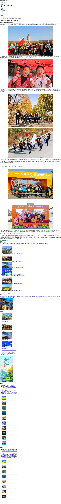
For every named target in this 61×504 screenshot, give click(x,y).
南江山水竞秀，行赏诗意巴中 (6, 391)
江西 (6, 297)
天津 (21, 296)
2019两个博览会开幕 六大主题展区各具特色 (8, 386)
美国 (7, 297)
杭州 (32, 296)
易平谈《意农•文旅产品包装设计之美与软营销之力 (9, 457)
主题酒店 (13, 297)
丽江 (47, 296)
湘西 (46, 296)
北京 (2, 296)
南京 (2, 297)
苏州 (11, 296)
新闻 (2, 14)
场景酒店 (27, 296)
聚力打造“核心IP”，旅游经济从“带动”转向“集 (8, 352)
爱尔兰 (31, 296)
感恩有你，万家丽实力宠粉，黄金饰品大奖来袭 (9, 390)
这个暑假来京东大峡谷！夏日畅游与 (17, 253)
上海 (57, 296)
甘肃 (19, 296)
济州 (59, 296)
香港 (0, 296)
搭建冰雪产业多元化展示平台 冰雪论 (19, 275)
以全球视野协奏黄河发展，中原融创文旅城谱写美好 (9, 451)
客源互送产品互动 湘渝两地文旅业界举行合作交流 (9, 449)
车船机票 (3, 10)
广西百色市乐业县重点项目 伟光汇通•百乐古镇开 (9, 387)
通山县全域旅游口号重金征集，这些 (17, 267)
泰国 (33, 296)
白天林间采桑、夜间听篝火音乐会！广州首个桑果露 (9, 393)
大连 (55, 296)
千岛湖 (4, 296)
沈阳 (44, 296)
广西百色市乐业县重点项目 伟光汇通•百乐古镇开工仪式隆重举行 (11, 18)
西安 (25, 296)
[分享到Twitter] (7, 240)
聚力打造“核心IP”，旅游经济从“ (17, 290)
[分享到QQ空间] (2, 240)
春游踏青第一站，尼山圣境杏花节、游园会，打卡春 (9, 450)
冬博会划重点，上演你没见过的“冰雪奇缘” (8, 353)
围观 (2, 494)
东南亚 (36, 296)
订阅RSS (3, 2)
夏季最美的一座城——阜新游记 (16, 261)
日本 (6, 296)
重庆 (29, 296)
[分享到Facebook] (6, 240)
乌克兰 (50, 296)
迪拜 (10, 296)
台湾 (18, 296)
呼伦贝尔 (52, 296)
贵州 (17, 296)
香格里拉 (41, 296)
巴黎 (4, 297)
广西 (23, 296)
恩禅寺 (8, 296)
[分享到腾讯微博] (4, 240)
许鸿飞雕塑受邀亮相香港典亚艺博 (17, 283)
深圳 (38, 296)
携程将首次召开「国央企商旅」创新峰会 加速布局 (9, 456)
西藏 (22, 296)
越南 (8, 297)
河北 (54, 296)
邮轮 (48, 296)
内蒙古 (14, 296)
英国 (58, 296)
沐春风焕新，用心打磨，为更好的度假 (7, 388)
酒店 (2, 9)
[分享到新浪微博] (3, 240)
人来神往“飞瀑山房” (5, 354)
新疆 (39, 296)
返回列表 (46, 243)
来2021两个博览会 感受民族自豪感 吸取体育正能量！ (10, 392)
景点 (2, 11)
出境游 (3, 13)
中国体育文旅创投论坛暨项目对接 (17, 274)
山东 (16, 296)
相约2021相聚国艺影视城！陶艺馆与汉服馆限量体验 (9, 455)
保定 (5, 296)
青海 (43, 296)
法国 (0, 297)
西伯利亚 (11, 297)
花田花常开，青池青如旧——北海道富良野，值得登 (9, 453)
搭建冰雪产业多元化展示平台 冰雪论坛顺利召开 (9, 350)
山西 (3, 297)
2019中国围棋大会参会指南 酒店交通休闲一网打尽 (9, 454)
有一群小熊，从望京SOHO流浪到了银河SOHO (9, 385)
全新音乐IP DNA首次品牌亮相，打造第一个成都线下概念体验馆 (35, 243)
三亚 (12, 296)
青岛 (35, 296)
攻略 (2, 15)
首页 (2, 8)
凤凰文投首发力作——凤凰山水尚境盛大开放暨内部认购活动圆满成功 (13, 243)
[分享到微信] (0, 240)
